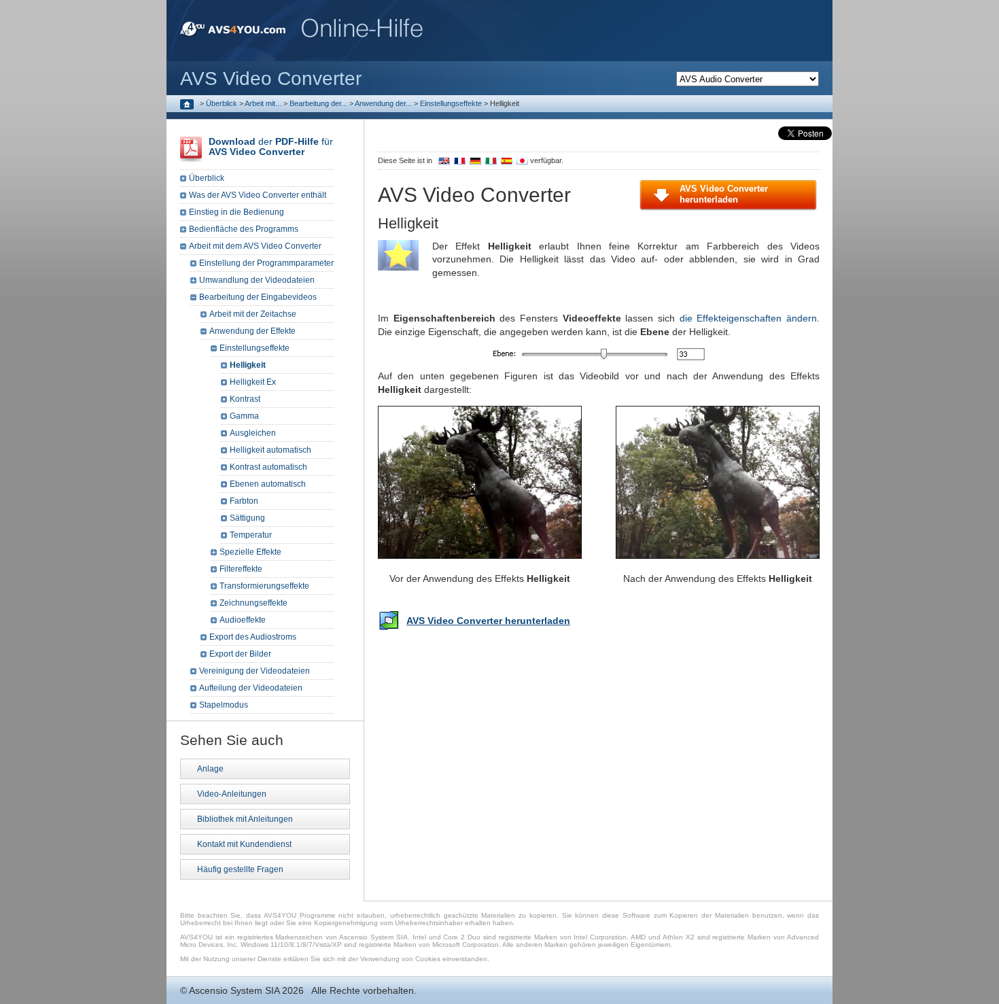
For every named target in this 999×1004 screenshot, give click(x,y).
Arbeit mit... (263, 103)
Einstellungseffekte (451, 103)
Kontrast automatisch (268, 467)
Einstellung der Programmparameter (266, 263)
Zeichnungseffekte (253, 603)
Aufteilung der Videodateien (250, 688)
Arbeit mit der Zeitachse (252, 314)
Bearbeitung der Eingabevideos (258, 297)
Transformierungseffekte (264, 586)
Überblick (221, 103)
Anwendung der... (383, 103)
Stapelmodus (223, 705)
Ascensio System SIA (234, 990)
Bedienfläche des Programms (243, 229)
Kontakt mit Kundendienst (244, 844)
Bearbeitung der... (318, 103)
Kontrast (245, 399)
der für (271, 146)
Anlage (210, 769)
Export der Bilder (240, 654)
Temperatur (251, 535)
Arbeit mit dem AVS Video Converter (255, 246)
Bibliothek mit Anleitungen (245, 819)
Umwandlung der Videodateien (257, 280)
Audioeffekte (243, 620)
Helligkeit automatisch (270, 450)
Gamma (244, 416)
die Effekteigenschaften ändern (748, 318)
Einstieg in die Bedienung (236, 212)
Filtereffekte (241, 569)
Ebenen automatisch (268, 484)
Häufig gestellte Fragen (240, 869)
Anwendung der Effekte (252, 331)
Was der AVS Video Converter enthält (257, 195)
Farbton (244, 501)
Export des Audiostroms (252, 637)
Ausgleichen (253, 433)
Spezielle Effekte (250, 552)
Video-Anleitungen (231, 794)
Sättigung (247, 518)
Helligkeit (248, 365)
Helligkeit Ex (253, 382)
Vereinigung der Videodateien (254, 671)
